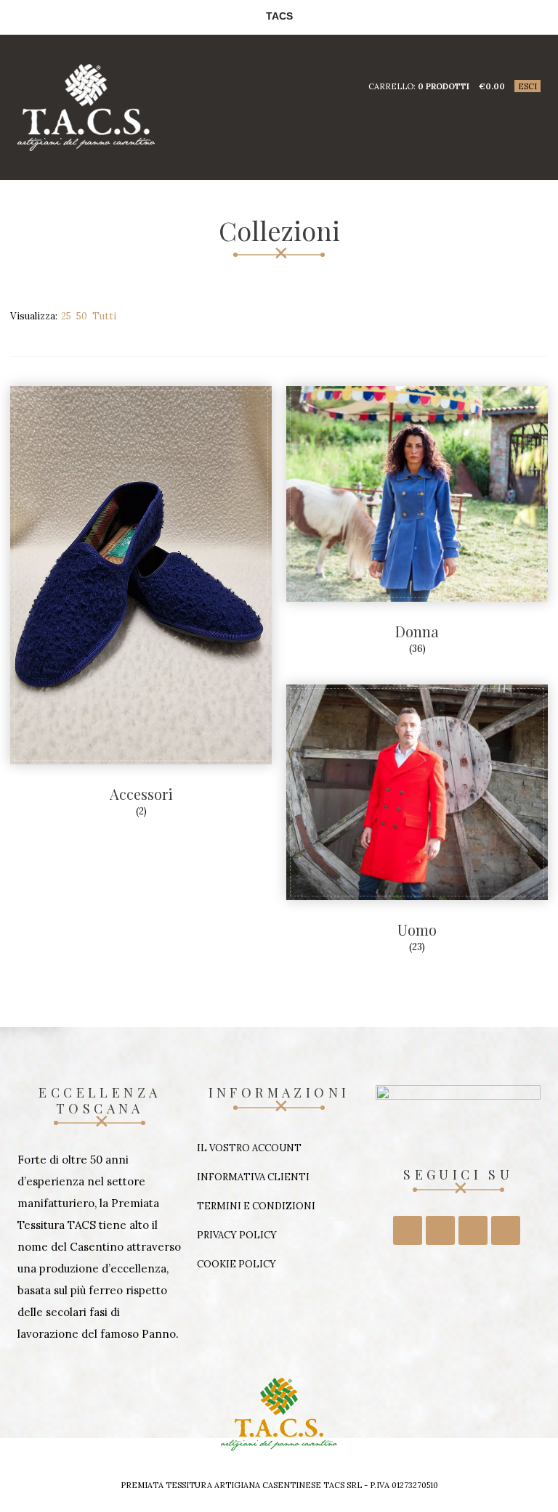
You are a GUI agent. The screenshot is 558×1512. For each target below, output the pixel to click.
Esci (527, 86)
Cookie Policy (236, 1264)
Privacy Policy (237, 1235)
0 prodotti (443, 86)
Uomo (417, 929)
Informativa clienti (253, 1177)
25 (66, 316)
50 (81, 316)
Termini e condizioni (256, 1206)
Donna (417, 631)
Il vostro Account (249, 1148)
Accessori (141, 794)
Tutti (104, 316)
